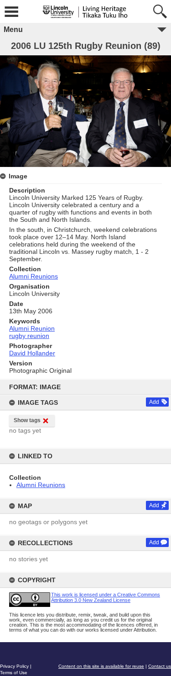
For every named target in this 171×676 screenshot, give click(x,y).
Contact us (159, 666)
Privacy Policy (14, 666)
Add (154, 402)
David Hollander (32, 353)
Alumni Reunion (32, 328)
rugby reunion (29, 335)
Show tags (27, 420)
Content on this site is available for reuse (101, 666)
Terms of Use (13, 672)
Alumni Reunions (40, 484)
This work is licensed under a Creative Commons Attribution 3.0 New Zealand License (105, 597)
